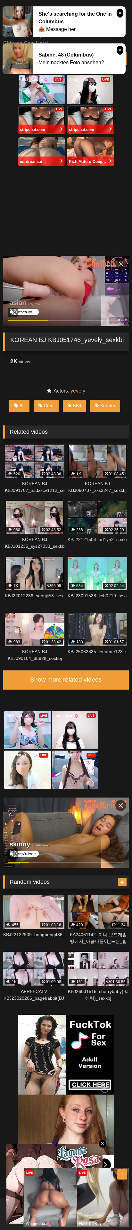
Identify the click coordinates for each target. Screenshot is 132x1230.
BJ (22, 405)
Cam (49, 405)
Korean (107, 405)
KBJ (77, 405)
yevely (77, 390)
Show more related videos (66, 679)
